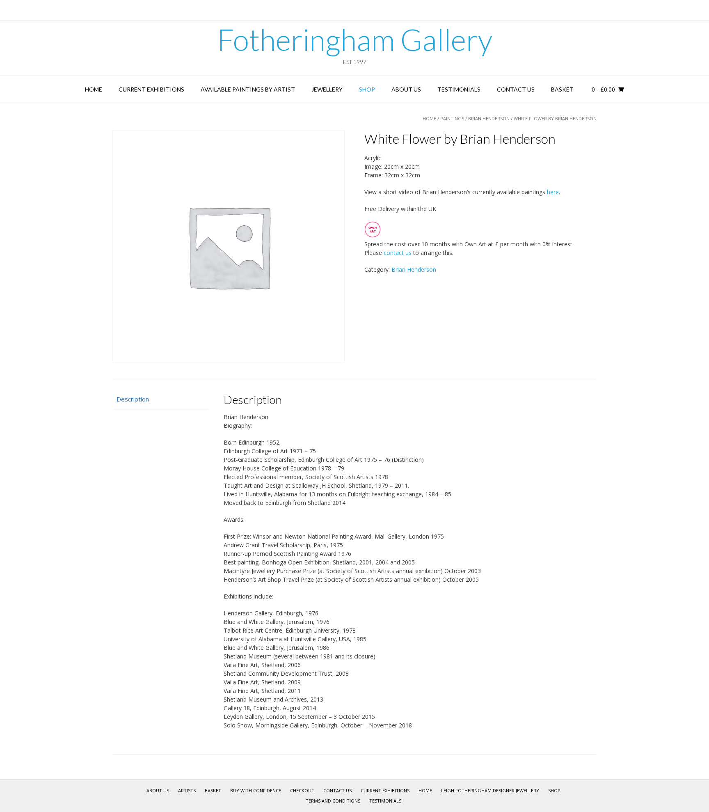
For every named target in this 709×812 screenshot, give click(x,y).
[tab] (160, 400)
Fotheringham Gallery (354, 39)
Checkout (302, 790)
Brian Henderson (489, 118)
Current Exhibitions (151, 89)
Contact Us (516, 89)
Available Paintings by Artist (248, 89)
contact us (398, 253)
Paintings (452, 118)
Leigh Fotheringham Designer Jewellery (490, 790)
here (553, 192)
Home (93, 89)
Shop (367, 89)
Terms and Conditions (333, 801)
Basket (562, 89)
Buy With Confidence (255, 790)
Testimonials (458, 89)
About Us (406, 89)
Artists (187, 790)
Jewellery (327, 89)
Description (133, 399)
